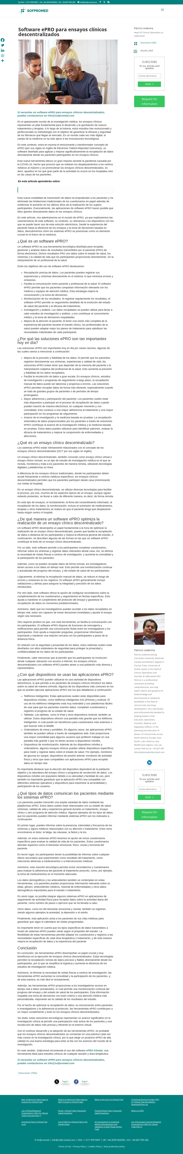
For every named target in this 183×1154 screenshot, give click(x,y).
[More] (2, 60)
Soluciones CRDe (148, 42)
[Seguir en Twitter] (56, 1081)
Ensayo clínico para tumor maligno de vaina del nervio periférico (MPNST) (149, 320)
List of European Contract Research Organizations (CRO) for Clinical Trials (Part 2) (146, 1124)
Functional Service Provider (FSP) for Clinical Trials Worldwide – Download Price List (145, 1102)
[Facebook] (2, 40)
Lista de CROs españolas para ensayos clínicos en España (148, 182)
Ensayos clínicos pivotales (149, 466)
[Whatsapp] (2, 55)
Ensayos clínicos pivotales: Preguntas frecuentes (149, 461)
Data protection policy (114, 1146)
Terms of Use (64, 1146)
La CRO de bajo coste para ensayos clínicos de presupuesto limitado (149, 275)
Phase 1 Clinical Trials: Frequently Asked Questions (72, 1111)
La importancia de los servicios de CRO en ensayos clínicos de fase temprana (148, 503)
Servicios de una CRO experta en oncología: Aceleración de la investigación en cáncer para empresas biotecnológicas (148, 417)
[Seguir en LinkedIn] (149, 762)
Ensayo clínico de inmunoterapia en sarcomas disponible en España (148, 551)
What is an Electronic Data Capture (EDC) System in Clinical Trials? (72, 1100)
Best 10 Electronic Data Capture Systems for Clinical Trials (34, 1100)
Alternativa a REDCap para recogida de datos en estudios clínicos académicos (149, 138)
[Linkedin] (2, 50)
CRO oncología (143, 426)
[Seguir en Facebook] (76, 1081)
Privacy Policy (79, 1146)
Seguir (65, 1081)
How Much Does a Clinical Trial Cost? (34, 1123)
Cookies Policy (95, 1146)
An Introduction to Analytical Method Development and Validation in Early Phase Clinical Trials (108, 1125)
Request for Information (149, 101)
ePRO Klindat (94, 1050)
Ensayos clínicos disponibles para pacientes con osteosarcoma (145, 367)
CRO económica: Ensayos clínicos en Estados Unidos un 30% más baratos (148, 228)
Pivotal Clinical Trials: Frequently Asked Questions (108, 1111)
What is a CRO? (137, 1110)
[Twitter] (2, 45)
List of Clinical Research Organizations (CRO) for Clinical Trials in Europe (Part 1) (34, 1113)
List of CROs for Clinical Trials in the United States (72, 1123)
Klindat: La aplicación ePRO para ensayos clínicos (147, 597)
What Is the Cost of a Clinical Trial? (109, 1099)
